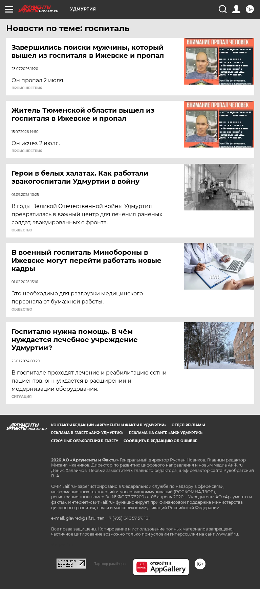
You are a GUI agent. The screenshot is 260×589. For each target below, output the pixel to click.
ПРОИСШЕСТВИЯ (27, 88)
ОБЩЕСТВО (22, 230)
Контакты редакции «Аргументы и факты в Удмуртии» (108, 425)
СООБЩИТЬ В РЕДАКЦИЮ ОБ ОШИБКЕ (160, 441)
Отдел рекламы (188, 425)
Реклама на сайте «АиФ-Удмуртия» (166, 433)
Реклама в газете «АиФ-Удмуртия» (87, 433)
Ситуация (21, 397)
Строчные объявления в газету (84, 441)
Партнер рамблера (109, 564)
